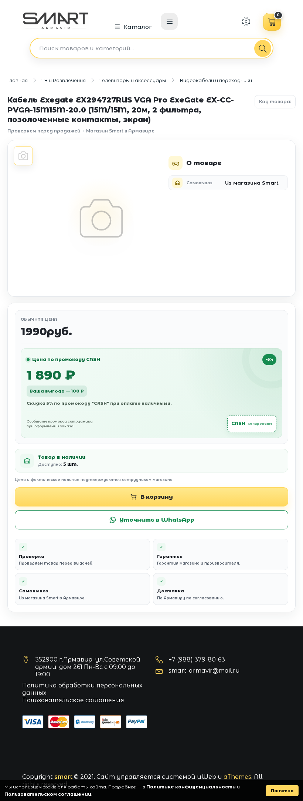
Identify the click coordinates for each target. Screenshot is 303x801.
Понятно (282, 790)
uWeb (206, 776)
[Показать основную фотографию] (23, 155)
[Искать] (262, 48)
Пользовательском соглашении (47, 794)
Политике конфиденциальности (191, 787)
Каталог (137, 26)
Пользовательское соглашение (73, 700)
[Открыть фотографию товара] (101, 218)
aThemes (237, 776)
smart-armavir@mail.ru (204, 670)
